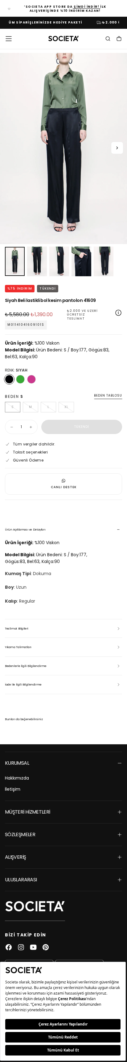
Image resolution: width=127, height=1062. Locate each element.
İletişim (12, 789)
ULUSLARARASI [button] (21, 879)
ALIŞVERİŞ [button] (15, 857)
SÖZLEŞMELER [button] (20, 834)
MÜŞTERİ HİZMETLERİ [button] (27, 811)
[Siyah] (9, 379)
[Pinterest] (45, 947)
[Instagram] (21, 947)
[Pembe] (31, 379)
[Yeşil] (20, 379)
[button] (8, 38)
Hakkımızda (17, 778)
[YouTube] (33, 947)
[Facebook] (8, 947)
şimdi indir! (86, 6)
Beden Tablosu (108, 396)
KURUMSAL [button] (17, 763)
